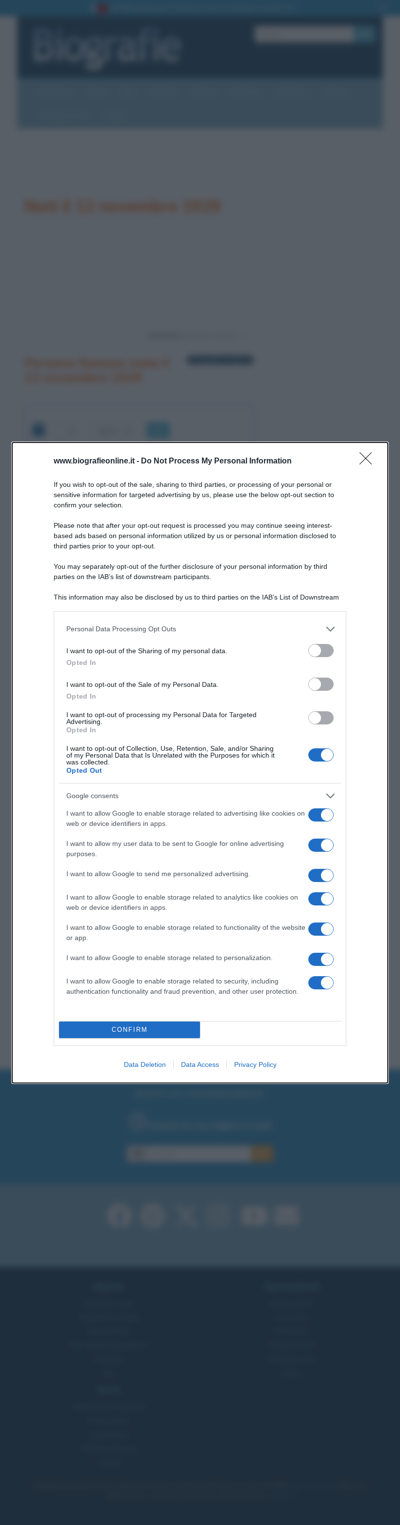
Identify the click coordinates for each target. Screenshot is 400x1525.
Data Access (200, 1064)
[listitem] (200, 629)
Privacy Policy (255, 1064)
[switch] (321, 650)
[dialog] (200, 762)
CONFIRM (130, 1029)
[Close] (369, 461)
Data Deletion (145, 1064)
